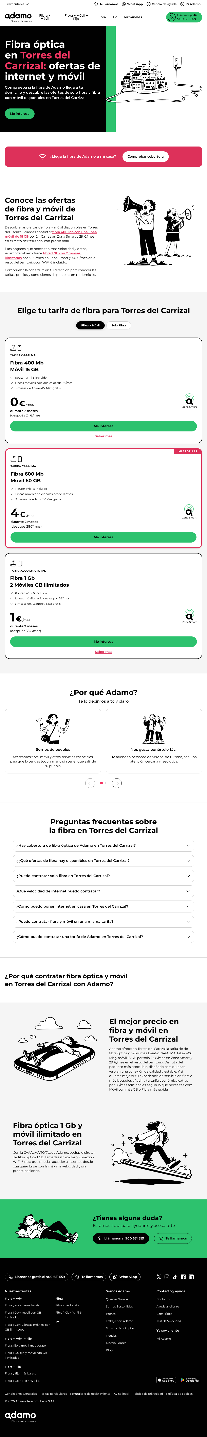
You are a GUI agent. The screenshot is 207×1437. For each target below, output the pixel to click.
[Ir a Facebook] (183, 1277)
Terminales (132, 17)
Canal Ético (164, 1314)
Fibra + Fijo (13, 1367)
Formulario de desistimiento (90, 1394)
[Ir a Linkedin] (191, 1277)
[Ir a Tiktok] (175, 1277)
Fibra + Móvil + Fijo (76, 17)
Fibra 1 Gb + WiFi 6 (68, 1312)
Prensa (111, 1314)
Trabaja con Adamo (119, 1321)
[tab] (90, 325)
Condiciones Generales (21, 1394)
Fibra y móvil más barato (22, 1305)
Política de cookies (179, 1394)
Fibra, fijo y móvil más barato (25, 1345)
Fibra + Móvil (44, 17)
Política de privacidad (147, 1394)
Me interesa (20, 114)
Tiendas (111, 1335)
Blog (109, 1350)
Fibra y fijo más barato (20, 1373)
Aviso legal (121, 1394)
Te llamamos (176, 1238)
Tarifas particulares (53, 1394)
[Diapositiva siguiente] (117, 783)
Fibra (101, 17)
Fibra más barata (67, 1305)
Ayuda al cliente (167, 1306)
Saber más (103, 436)
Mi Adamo (163, 1338)
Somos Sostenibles (119, 1306)
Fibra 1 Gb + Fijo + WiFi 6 (22, 1381)
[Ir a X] (158, 1277)
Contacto (163, 1299)
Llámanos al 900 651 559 (124, 1238)
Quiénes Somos (117, 1299)
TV (114, 17)
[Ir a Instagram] (167, 1277)
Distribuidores (116, 1343)
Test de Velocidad (168, 1321)
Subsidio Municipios (120, 1328)
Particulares (15, 4)
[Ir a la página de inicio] (18, 17)
